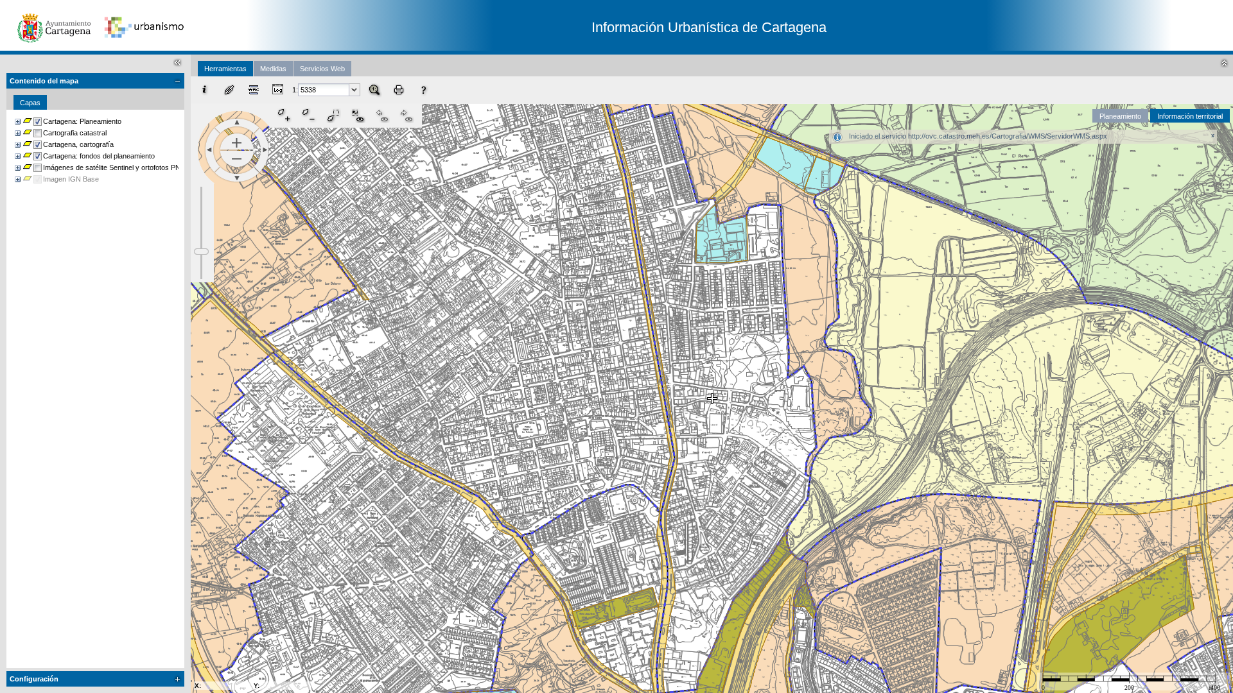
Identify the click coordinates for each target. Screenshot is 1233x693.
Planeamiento (1120, 116)
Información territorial (1190, 116)
